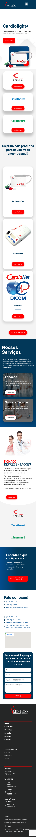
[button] (26, 4)
